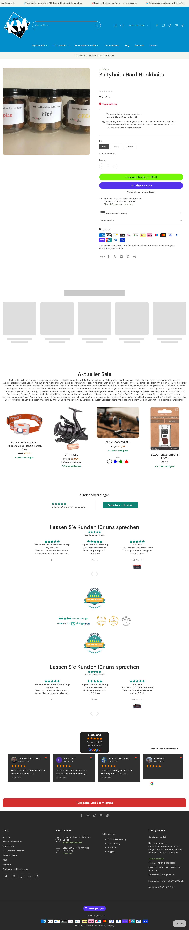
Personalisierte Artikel (85, 45)
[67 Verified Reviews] (94, 610)
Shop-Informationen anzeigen (118, 204)
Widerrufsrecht (10, 855)
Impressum (8, 846)
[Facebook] (157, 25)
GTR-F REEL (71, 454)
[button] (141, 177)
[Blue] (115, 462)
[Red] (126, 462)
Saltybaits (104, 69)
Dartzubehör (60, 45)
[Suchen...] (96, 25)
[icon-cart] (122, 25)
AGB (5, 860)
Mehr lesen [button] (13, 777)
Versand (7, 864)
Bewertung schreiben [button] (120, 505)
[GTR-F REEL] (71, 428)
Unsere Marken (112, 45)
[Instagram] (163, 25)
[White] (109, 462)
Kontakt (153, 45)
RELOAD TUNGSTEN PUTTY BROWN (165, 456)
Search (6, 836)
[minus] (102, 166)
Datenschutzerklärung (13, 850)
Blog (127, 45)
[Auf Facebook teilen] (108, 256)
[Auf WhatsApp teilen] (128, 256)
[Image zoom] (46, 111)
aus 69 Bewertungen (95, 534)
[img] (94, 532)
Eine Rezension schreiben (164, 748)
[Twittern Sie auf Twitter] (115, 256)
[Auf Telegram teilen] (134, 256)
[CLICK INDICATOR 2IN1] (118, 422)
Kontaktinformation (12, 841)
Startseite (80, 55)
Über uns (139, 45)
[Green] (121, 462)
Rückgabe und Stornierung (95, 803)
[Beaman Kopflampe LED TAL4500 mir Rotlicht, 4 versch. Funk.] (24, 422)
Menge (103, 160)
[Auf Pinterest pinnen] (121, 256)
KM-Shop (88, 925)
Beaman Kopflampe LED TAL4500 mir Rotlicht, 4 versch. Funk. (24, 446)
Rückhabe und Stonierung (15, 869)
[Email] (176, 25)
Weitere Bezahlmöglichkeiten (141, 192)
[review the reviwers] (42, 758)
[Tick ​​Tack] (170, 25)
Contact (67, 853)
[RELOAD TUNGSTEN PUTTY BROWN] (164, 428)
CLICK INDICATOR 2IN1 (117, 442)
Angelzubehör (38, 45)
